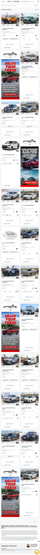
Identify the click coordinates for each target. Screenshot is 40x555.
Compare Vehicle (7, 47)
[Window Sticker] (17, 291)
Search (36, 5)
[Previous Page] (29, 522)
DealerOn (8, 549)
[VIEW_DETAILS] (10, 234)
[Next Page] (31, 522)
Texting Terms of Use (19, 549)
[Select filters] (35, 9)
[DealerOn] (4, 548)
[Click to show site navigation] (38, 1)
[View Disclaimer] (29, 39)
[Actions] (17, 29)
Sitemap (11, 549)
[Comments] (37, 39)
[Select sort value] (38, 10)
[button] (18, 19)
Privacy (14, 549)
